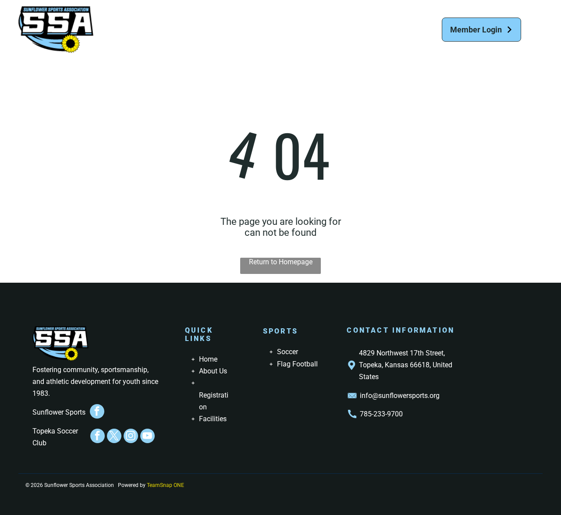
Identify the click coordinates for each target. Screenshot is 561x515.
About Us (213, 371)
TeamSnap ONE (165, 485)
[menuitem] (141, 23)
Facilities (213, 419)
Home (208, 359)
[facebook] (97, 412)
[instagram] (131, 437)
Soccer (287, 352)
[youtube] (147, 437)
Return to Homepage (280, 262)
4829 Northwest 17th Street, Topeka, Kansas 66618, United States (405, 365)
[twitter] (114, 437)
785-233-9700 (381, 414)
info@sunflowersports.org (400, 395)
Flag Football (297, 364)
